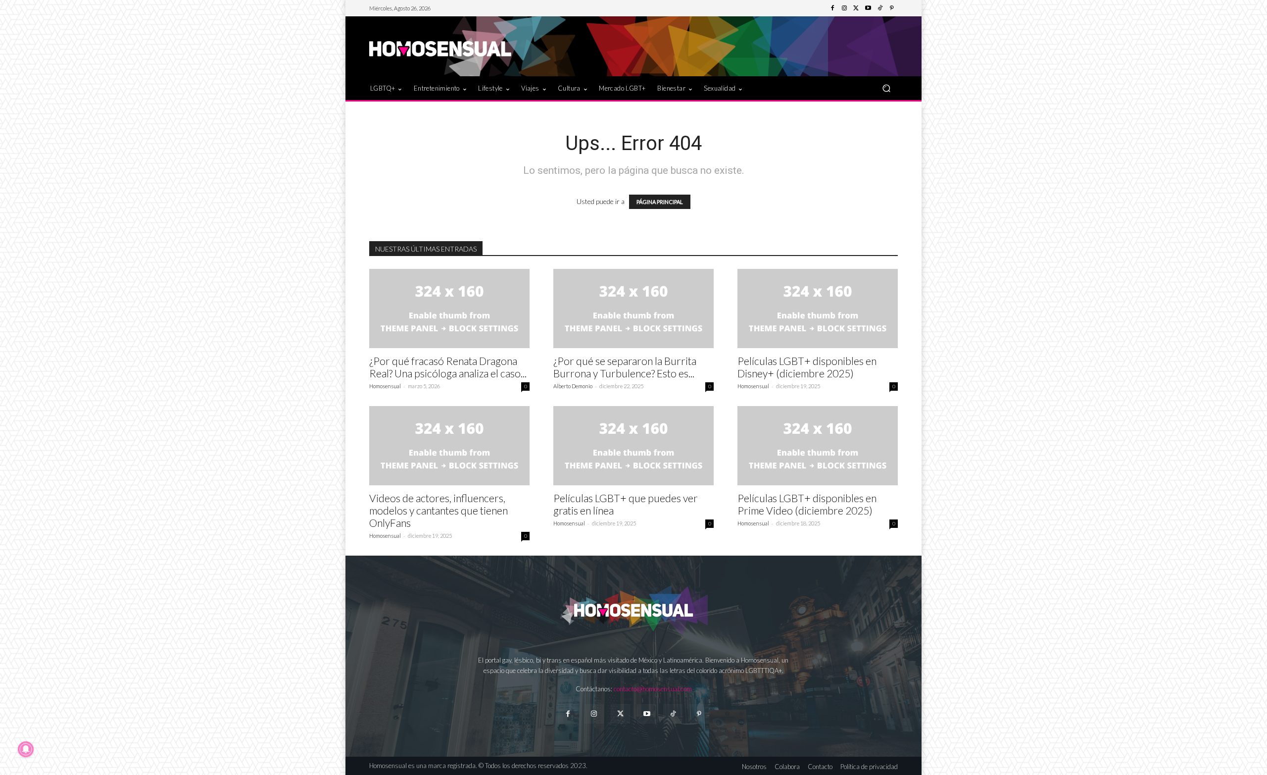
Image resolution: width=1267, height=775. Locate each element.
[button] (886, 88)
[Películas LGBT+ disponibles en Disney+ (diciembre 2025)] (817, 308)
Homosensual (385, 386)
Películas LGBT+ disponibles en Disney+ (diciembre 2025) (807, 367)
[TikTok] (880, 8)
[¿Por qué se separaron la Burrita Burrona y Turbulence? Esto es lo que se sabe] (633, 308)
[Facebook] (832, 8)
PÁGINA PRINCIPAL (659, 202)
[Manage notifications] (26, 749)
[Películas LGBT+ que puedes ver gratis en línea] (633, 445)
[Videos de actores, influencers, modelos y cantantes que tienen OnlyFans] (449, 445)
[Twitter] (856, 8)
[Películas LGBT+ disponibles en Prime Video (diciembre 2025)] (817, 445)
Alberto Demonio (572, 386)
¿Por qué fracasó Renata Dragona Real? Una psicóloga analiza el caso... (448, 367)
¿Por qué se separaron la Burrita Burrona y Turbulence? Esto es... (624, 367)
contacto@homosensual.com (653, 689)
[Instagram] (844, 8)
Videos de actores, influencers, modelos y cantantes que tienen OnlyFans (438, 510)
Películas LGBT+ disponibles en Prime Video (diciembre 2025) (807, 504)
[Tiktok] (672, 713)
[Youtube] (868, 8)
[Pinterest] (892, 8)
